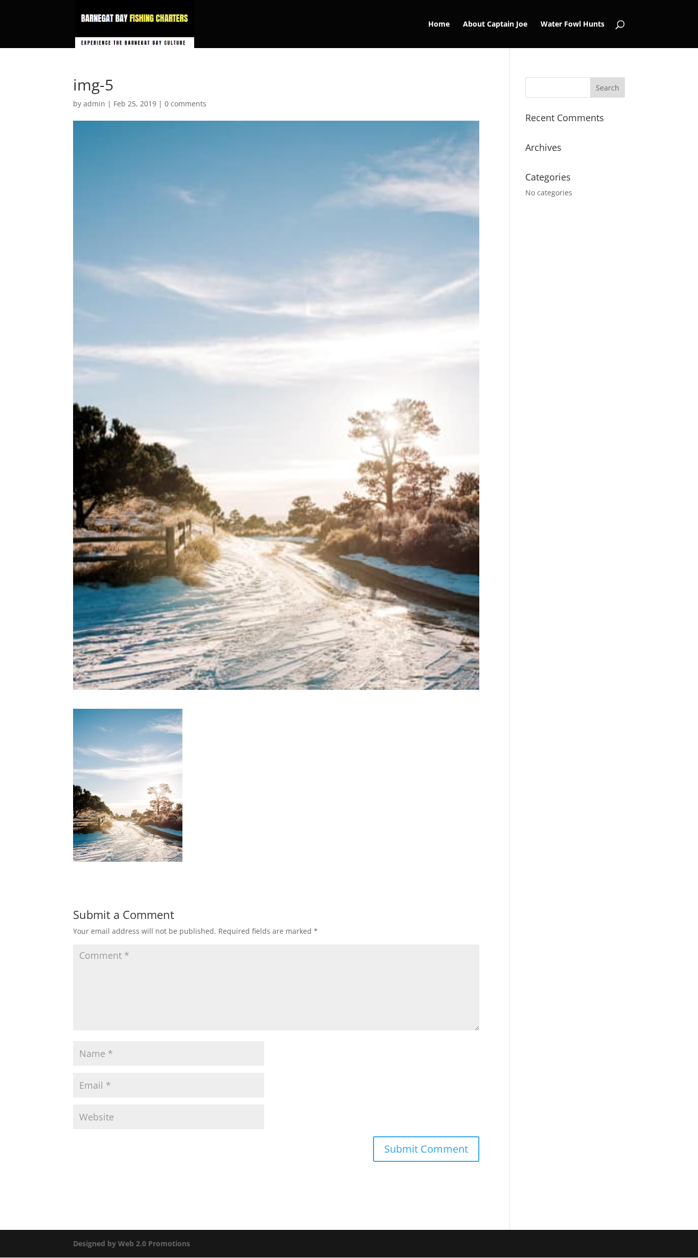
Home (439, 24)
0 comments (185, 103)
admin (94, 103)
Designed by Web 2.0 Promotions (131, 1243)
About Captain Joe (495, 24)
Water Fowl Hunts (572, 24)
